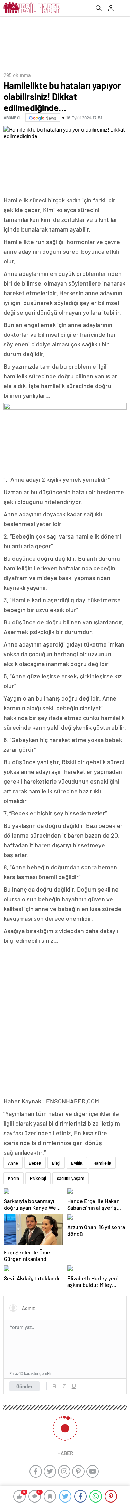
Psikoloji (38, 1178)
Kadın (13, 1178)
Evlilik (77, 1163)
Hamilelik (102, 1163)
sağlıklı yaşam (70, 1178)
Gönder (24, 1386)
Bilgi (56, 1163)
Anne (13, 1163)
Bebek (35, 1163)
